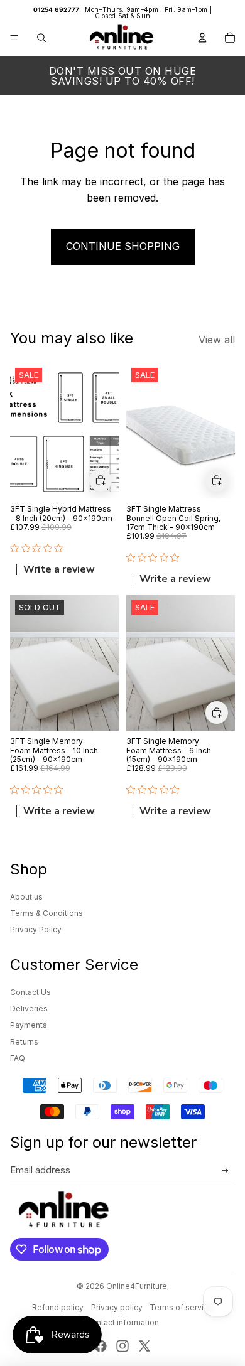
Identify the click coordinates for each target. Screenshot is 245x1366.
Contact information (122, 1322)
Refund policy (58, 1307)
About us (26, 896)
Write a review (59, 570)
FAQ (17, 1058)
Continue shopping (123, 246)
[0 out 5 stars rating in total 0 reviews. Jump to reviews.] (39, 548)
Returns (24, 1041)
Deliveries (29, 1008)
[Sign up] (225, 1171)
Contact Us (30, 992)
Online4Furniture (136, 1286)
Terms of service (181, 1307)
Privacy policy (117, 1307)
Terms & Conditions (46, 913)
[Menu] (14, 37)
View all (217, 339)
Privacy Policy (36, 929)
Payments (28, 1025)
